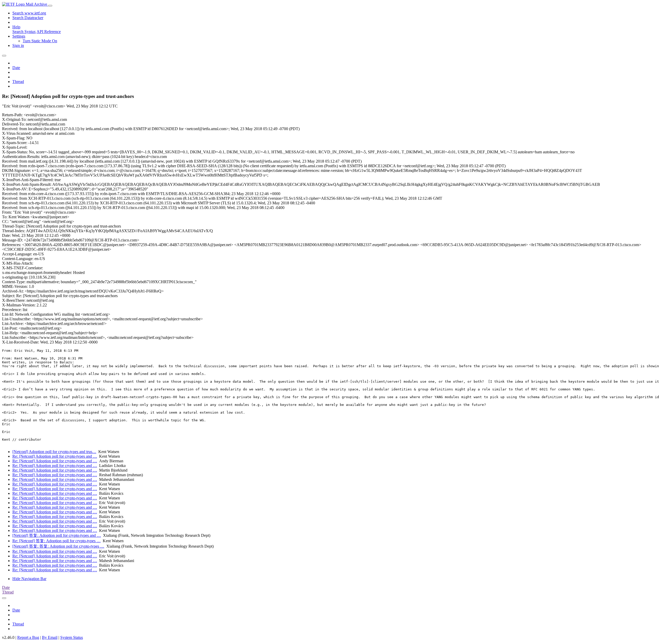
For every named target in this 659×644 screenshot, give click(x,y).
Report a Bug (28, 637)
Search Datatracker (27, 17)
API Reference (49, 31)
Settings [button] (18, 36)
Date (16, 67)
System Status (71, 637)
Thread (18, 81)
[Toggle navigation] (50, 5)
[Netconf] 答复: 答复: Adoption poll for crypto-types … (58, 546)
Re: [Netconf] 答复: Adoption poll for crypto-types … (56, 541)
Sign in (18, 45)
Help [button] (16, 27)
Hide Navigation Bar (29, 578)
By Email (49, 637)
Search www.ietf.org (29, 13)
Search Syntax (24, 31)
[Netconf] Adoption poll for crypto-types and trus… (54, 451)
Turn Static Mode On (40, 41)
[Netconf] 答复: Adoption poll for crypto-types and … (56, 535)
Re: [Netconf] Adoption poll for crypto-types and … (54, 456)
